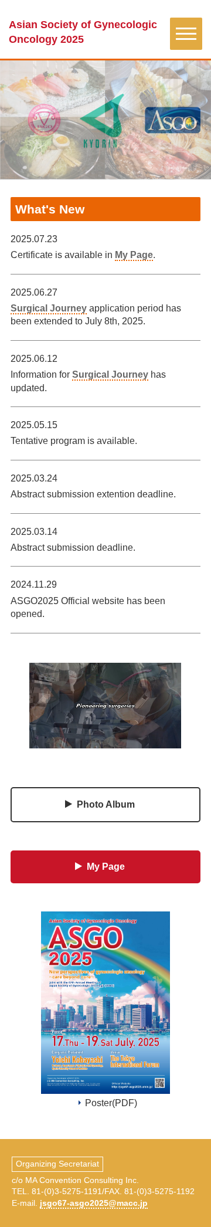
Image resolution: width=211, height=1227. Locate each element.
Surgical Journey (49, 308)
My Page (134, 255)
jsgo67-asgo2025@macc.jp (94, 1203)
